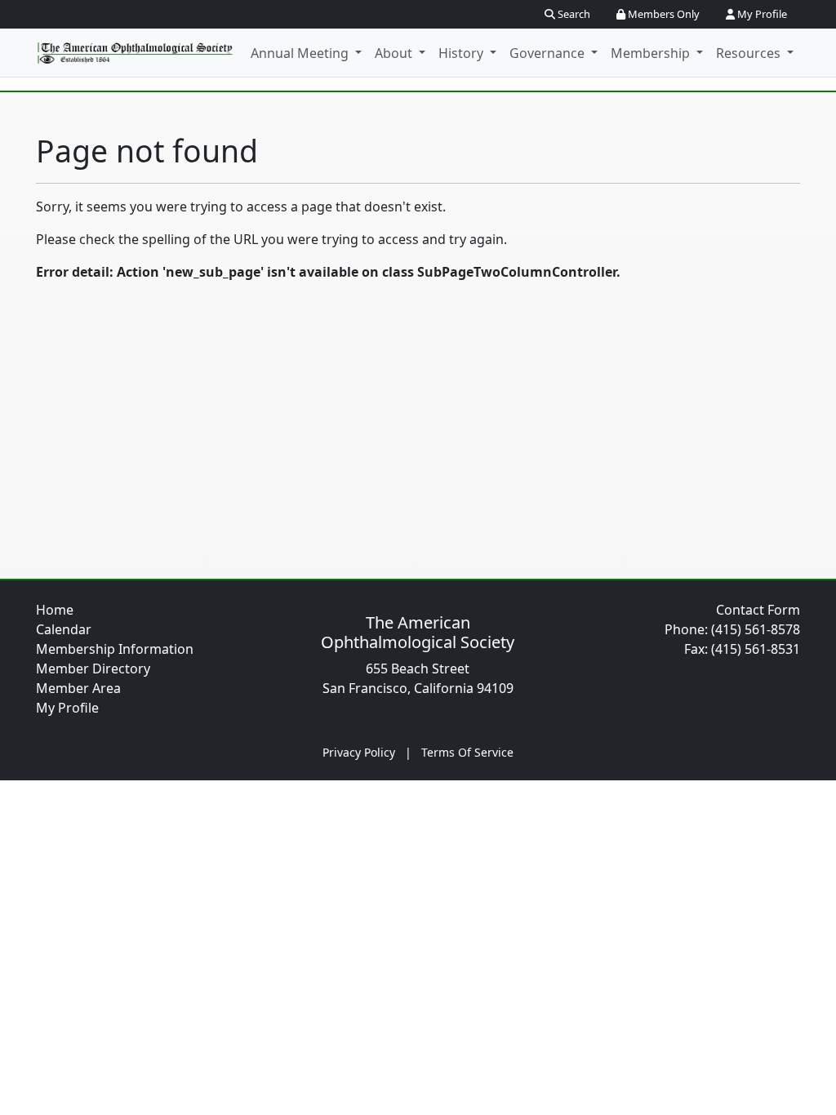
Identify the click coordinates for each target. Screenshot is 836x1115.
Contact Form (758, 610)
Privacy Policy (358, 752)
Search (572, 14)
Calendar (63, 629)
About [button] (395, 53)
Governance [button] (548, 53)
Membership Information (114, 649)
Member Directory (93, 668)
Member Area (78, 688)
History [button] (462, 53)
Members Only (662, 14)
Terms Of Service (467, 752)
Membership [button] (652, 53)
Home (54, 610)
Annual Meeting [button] (301, 53)
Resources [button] (750, 53)
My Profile (761, 14)
